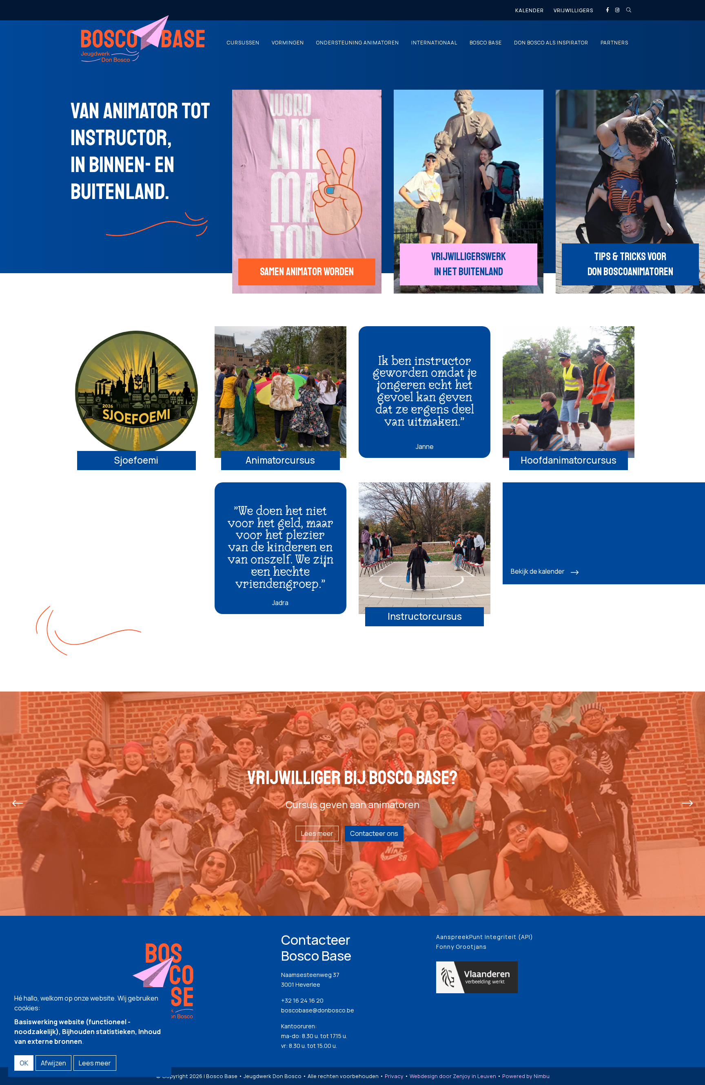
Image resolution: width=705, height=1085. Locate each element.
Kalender (529, 10)
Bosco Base (486, 43)
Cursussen (243, 43)
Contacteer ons (374, 833)
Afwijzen (53, 1062)
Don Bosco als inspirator (551, 43)
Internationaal (434, 43)
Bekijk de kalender (538, 571)
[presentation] (17, 803)
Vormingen (288, 43)
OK (24, 1062)
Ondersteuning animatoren (357, 43)
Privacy (394, 1076)
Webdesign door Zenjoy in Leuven (453, 1076)
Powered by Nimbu (526, 1076)
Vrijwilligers (573, 10)
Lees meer (317, 833)
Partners (614, 43)
